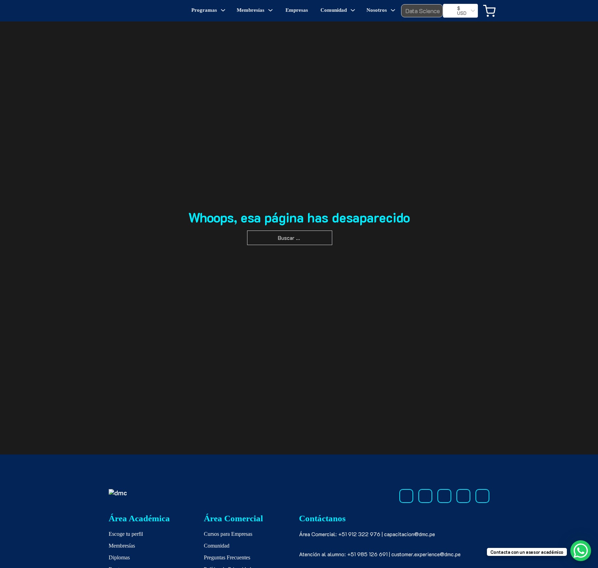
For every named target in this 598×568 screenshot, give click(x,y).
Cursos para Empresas (228, 534)
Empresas (297, 10)
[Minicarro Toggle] (489, 11)
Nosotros (376, 10)
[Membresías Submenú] (270, 10)
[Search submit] (433, 11)
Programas (204, 10)
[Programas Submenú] (223, 10)
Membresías (250, 10)
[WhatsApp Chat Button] (580, 550)
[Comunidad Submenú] (352, 10)
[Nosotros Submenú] (393, 10)
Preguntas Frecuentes (227, 557)
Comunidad (333, 10)
